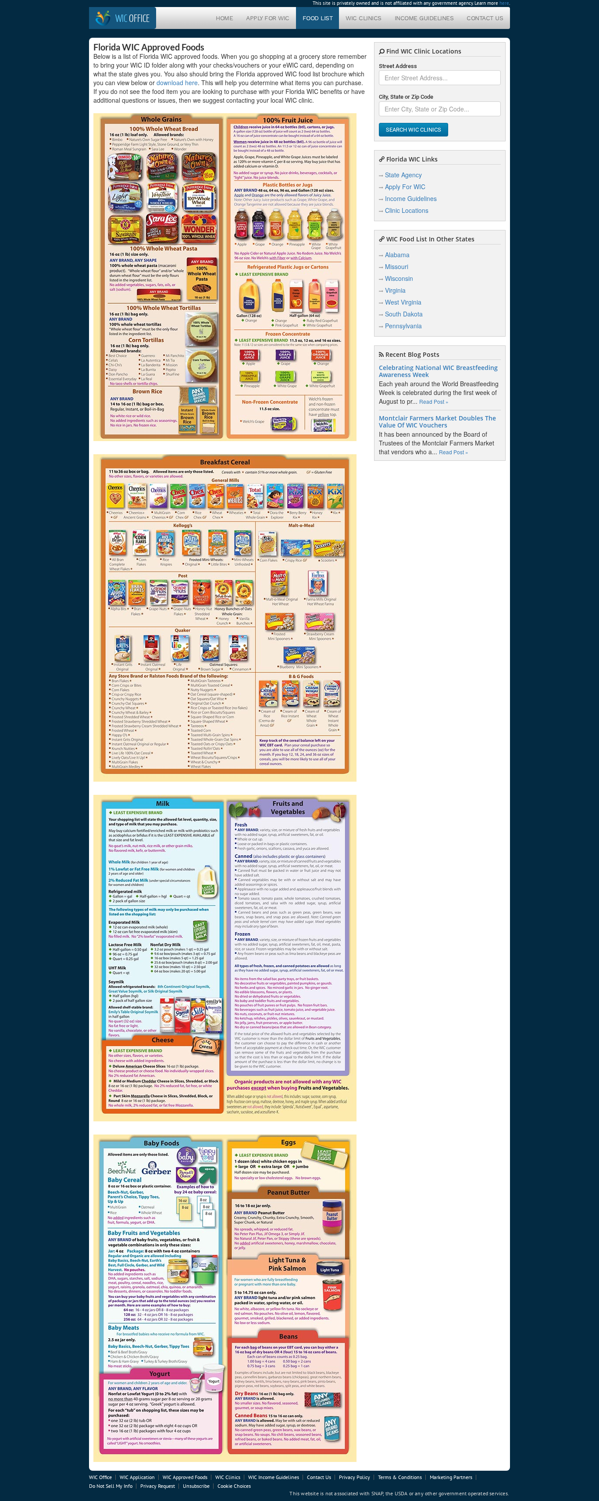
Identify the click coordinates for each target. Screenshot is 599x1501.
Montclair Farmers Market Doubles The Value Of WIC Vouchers (437, 421)
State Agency (403, 174)
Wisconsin (399, 278)
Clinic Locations (406, 210)
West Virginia (403, 302)
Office (132, 18)
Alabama (397, 254)
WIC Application (137, 1477)
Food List (318, 18)
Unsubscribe (196, 1486)
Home (224, 18)
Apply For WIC (267, 18)
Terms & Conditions (400, 1477)
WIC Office (100, 1477)
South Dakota (404, 313)
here (504, 3)
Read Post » (434, 401)
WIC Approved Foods (185, 1477)
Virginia (395, 290)
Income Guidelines (424, 18)
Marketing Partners (451, 1477)
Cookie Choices (234, 1486)
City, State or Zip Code (406, 96)
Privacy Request (157, 1486)
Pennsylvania (403, 325)
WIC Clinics (364, 18)
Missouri (396, 266)
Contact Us (485, 18)
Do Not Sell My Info (110, 1486)
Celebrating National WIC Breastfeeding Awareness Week (438, 371)
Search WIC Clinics (413, 129)
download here (177, 82)
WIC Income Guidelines (273, 1477)
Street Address (398, 66)
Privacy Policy (354, 1477)
